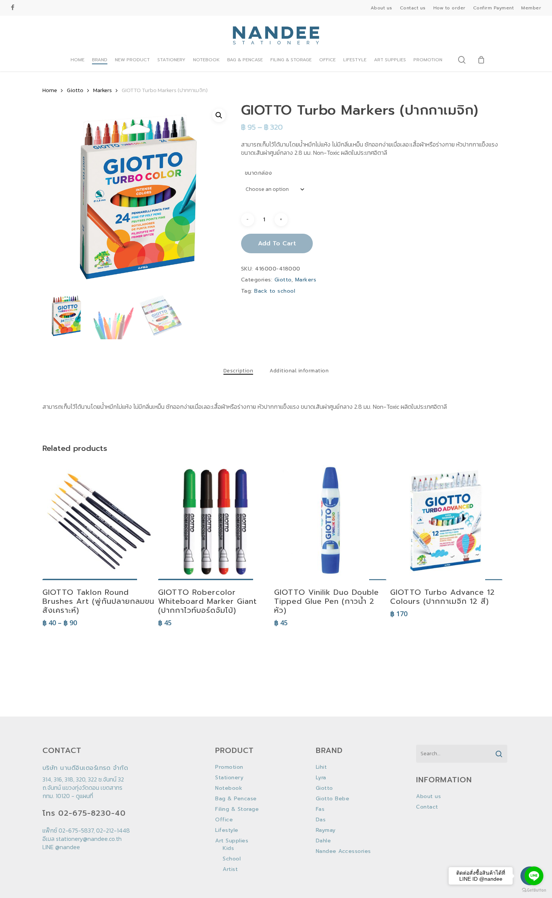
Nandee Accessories (343, 851)
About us (428, 796)
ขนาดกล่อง (258, 173)
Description (238, 371)
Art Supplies (231, 841)
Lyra (321, 778)
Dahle (323, 841)
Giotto (75, 90)
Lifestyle (226, 830)
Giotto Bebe (333, 799)
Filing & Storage (237, 809)
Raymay (326, 830)
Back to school (274, 291)
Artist (230, 869)
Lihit (321, 767)
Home (49, 90)
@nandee (67, 846)
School (232, 859)
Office (224, 820)
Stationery (229, 778)
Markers (102, 90)
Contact (427, 807)
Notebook (228, 788)
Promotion (229, 767)
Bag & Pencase (236, 799)
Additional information (299, 371)
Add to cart (277, 243)
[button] (219, 115)
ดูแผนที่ (84, 795)
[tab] (238, 371)
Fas (320, 809)
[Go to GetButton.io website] (534, 890)
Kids (228, 848)
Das (321, 820)
